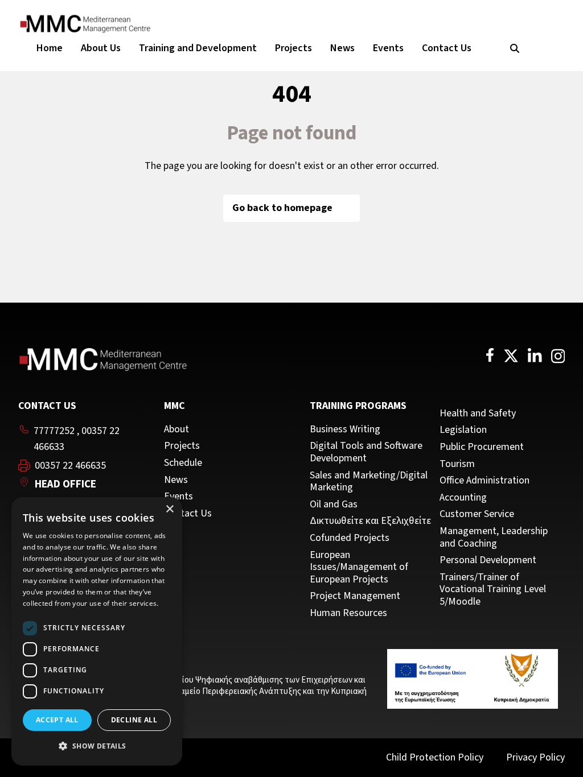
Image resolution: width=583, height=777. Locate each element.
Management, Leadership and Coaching (494, 537)
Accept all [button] (57, 720)
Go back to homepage (282, 208)
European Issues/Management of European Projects (359, 567)
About (176, 429)
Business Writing (345, 429)
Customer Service (477, 514)
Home (49, 48)
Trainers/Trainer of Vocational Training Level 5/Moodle (493, 589)
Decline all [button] (134, 720)
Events (388, 48)
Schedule (183, 463)
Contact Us (446, 48)
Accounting (463, 497)
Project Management (355, 596)
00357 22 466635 (70, 466)
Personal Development (488, 560)
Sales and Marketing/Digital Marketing (369, 481)
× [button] (169, 509)
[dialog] (96, 631)
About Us (101, 48)
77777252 (54, 431)
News (342, 48)
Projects (293, 48)
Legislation (463, 430)
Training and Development (198, 48)
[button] (97, 746)
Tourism (457, 464)
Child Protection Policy (434, 757)
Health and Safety (478, 413)
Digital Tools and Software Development (366, 452)
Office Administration (484, 480)
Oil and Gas (334, 504)
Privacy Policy (535, 757)
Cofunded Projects (349, 538)
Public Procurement (482, 447)
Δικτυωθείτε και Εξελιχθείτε (370, 521)
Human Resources (348, 613)
